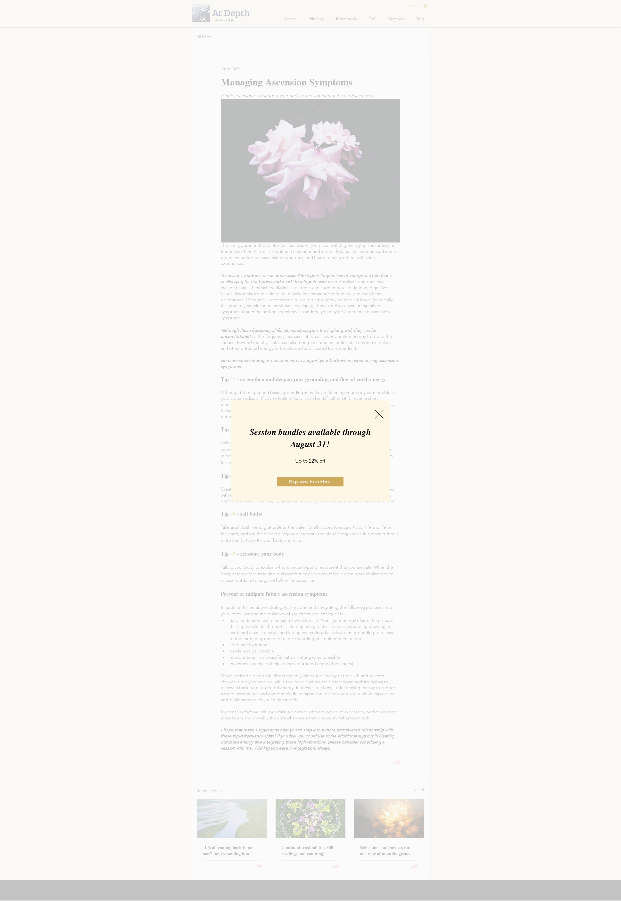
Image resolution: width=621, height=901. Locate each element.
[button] (379, 414)
